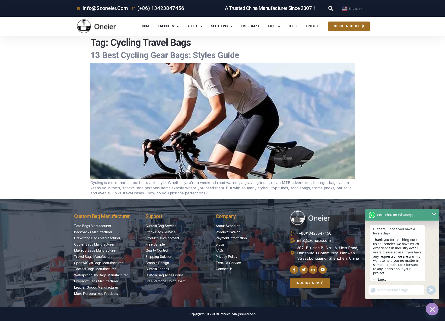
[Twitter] (303, 269)
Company (226, 216)
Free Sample (250, 26)
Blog (292, 26)
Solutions (219, 26)
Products (166, 26)
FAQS (271, 26)
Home (146, 26)
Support (154, 216)
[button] (331, 8)
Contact (311, 26)
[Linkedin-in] (313, 269)
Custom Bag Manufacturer (102, 216)
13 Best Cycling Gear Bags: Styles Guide (164, 55)
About (192, 26)
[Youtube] (322, 269)
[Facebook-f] (294, 269)
